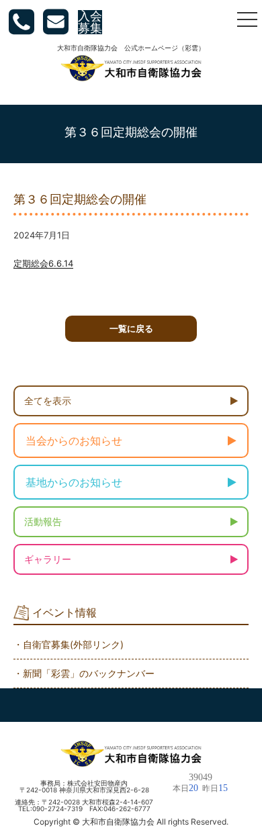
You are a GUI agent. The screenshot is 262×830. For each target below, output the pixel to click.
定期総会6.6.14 (43, 263)
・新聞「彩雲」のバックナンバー (84, 673)
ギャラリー (47, 559)
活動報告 (43, 521)
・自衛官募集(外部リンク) (68, 644)
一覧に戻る (131, 328)
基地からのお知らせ (74, 482)
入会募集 (90, 22)
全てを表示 (47, 400)
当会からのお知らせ (74, 440)
